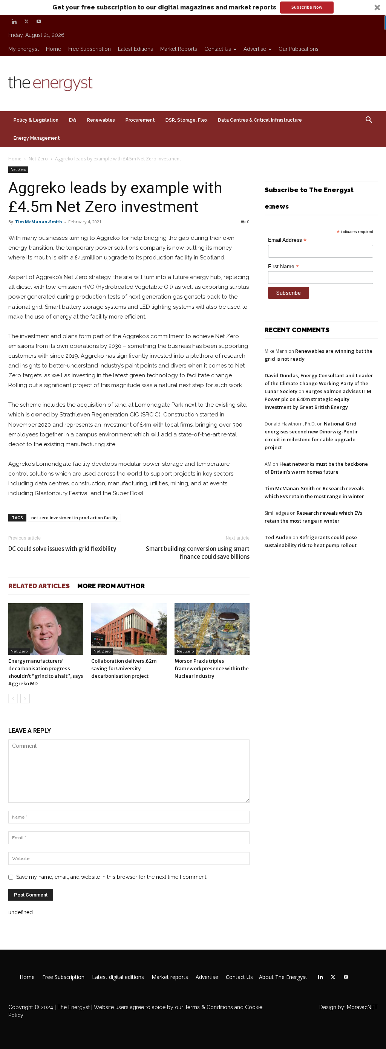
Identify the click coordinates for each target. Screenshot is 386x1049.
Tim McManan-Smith (38, 221)
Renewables (101, 120)
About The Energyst (283, 977)
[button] (193, 7)
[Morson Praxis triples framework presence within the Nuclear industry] (212, 629)
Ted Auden (278, 537)
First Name (283, 266)
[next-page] (25, 698)
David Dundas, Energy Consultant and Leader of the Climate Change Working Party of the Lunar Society (319, 383)
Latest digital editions (118, 977)
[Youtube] (38, 21)
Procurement (140, 120)
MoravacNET (362, 1007)
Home (53, 49)
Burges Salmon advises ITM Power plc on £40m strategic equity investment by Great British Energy (318, 399)
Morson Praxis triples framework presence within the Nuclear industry (212, 668)
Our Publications (299, 49)
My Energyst (23, 49)
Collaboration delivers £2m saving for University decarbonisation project (124, 668)
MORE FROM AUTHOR (111, 586)
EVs (73, 120)
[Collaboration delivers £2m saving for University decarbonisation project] (128, 629)
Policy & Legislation (36, 120)
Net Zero (38, 159)
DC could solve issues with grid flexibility (62, 548)
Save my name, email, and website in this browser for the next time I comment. (111, 877)
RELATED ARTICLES (39, 586)
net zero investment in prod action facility (74, 517)
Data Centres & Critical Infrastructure (260, 120)
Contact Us (217, 49)
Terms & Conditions (208, 1007)
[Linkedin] (14, 21)
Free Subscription (89, 49)
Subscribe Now (306, 7)
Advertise (255, 49)
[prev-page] (13, 698)
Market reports (178, 49)
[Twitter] (26, 21)
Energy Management (37, 138)
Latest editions (135, 49)
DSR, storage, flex (186, 120)
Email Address (287, 240)
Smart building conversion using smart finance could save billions (198, 552)
